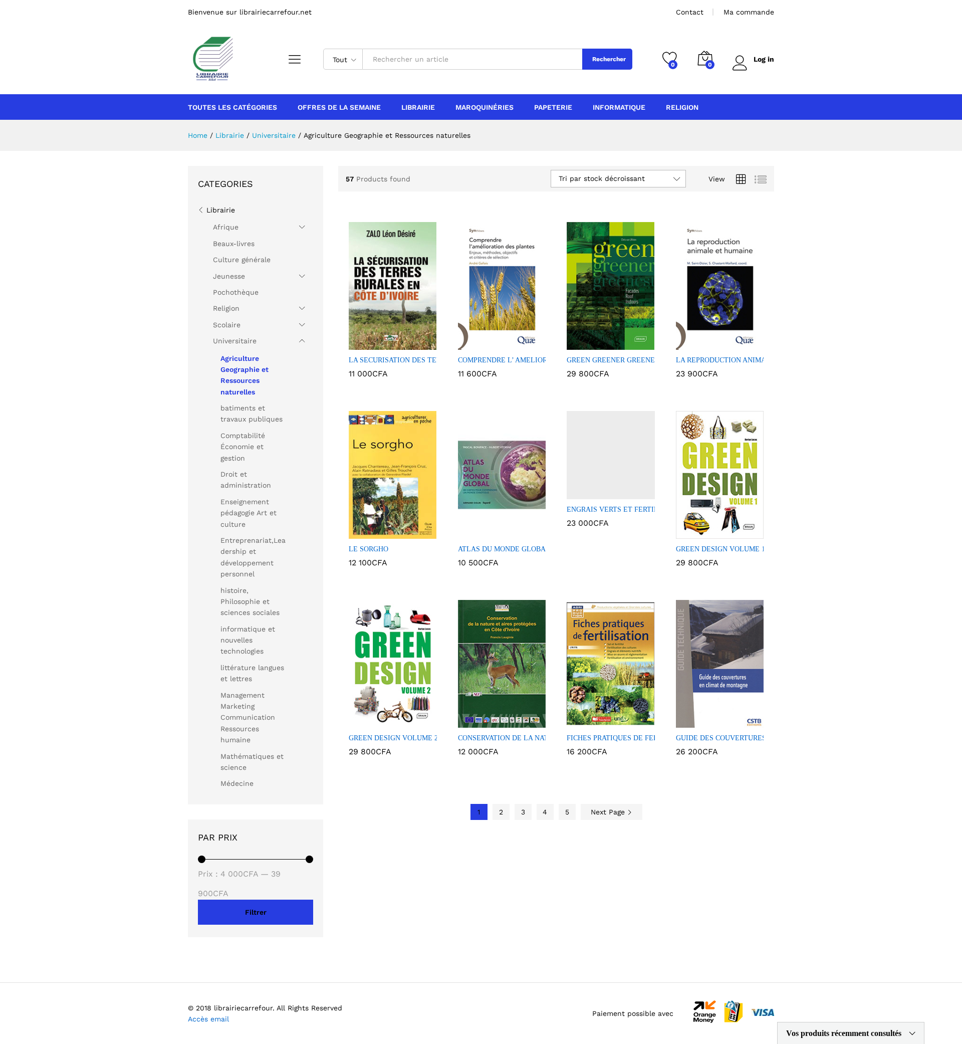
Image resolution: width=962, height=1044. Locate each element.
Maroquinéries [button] (484, 107)
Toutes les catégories (232, 107)
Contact (689, 12)
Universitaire (235, 341)
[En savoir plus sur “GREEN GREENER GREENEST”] (576, 343)
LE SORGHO (368, 549)
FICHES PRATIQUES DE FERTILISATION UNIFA (643, 738)
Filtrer (256, 912)
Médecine (237, 783)
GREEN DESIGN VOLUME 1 (720, 549)
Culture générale (242, 260)
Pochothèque (236, 292)
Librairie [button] (418, 107)
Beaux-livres (234, 244)
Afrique (225, 227)
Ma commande (749, 12)
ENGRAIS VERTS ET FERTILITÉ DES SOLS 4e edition (651, 509)
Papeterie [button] (553, 107)
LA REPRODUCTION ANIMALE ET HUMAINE (748, 360)
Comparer (427, 343)
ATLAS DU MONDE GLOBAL (504, 549)
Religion (226, 308)
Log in (764, 59)
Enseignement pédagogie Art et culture (248, 513)
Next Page (609, 812)
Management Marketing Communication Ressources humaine (247, 717)
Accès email (208, 1019)
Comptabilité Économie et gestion (242, 447)
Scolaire (227, 325)
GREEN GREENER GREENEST (615, 360)
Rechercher (609, 59)
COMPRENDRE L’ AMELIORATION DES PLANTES (537, 360)
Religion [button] (682, 107)
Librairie (220, 210)
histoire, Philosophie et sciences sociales (250, 601)
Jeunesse (229, 276)
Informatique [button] (619, 107)
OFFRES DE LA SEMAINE (339, 107)
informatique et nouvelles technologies (247, 640)
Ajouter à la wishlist (404, 343)
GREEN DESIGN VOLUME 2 (393, 738)
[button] (358, 343)
